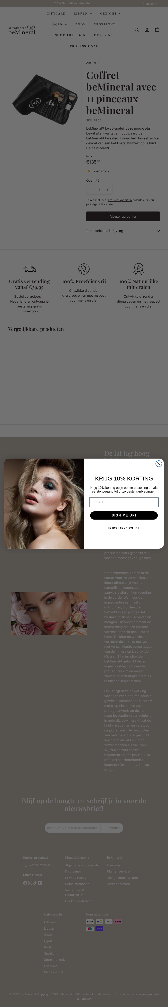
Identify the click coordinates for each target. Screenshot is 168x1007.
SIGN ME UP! (124, 515)
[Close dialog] (159, 464)
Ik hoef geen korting (124, 527)
